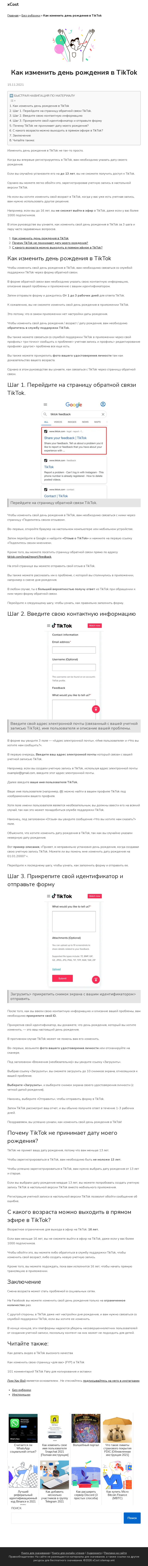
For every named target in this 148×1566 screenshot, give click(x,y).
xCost (13, 4)
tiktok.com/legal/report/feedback (29, 557)
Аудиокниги (94, 1553)
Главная (12, 15)
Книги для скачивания (35, 1553)
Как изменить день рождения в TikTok (41, 106)
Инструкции (21, 1395)
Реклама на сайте (115, 1553)
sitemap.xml (107, 1560)
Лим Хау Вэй (16, 1381)
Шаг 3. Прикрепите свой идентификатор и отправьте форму (57, 121)
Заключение (22, 135)
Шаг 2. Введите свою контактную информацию (47, 116)
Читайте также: (23, 140)
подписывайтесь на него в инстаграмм (111, 1381)
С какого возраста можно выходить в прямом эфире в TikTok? (58, 130)
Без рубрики (30, 15)
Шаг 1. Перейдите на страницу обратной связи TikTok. (52, 111)
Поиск (16, 1508)
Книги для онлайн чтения (68, 1553)
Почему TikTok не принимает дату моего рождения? (50, 126)
